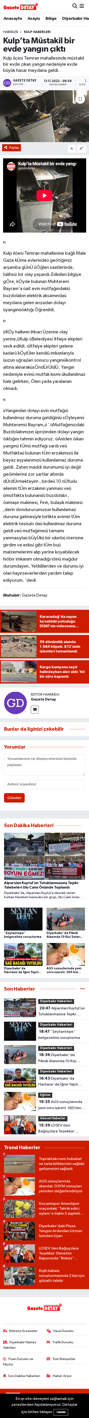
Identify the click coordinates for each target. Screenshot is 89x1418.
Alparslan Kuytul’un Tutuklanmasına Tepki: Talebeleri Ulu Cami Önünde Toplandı (61, 1011)
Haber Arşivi (62, 1376)
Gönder (14, 798)
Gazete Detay (43, 699)
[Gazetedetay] (21, 6)
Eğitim (45, 1095)
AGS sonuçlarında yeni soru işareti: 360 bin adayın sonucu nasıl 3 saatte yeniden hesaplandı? (60, 1105)
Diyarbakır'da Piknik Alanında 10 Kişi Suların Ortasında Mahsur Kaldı (60, 1058)
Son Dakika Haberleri (24, 1376)
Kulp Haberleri (37, 32)
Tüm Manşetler (63, 1359)
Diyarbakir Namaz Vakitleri (20, 1344)
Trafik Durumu (62, 1342)
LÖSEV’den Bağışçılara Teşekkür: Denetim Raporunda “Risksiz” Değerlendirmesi (61, 1129)
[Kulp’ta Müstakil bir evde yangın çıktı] (44, 116)
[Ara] (74, 6)
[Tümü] (82, 989)
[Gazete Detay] (15, 703)
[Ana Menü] (82, 6)
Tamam (61, 1412)
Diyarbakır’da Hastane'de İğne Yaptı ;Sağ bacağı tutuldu (58, 1082)
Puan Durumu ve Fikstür (18, 1361)
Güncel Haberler (53, 1118)
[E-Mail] (35, 709)
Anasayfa (13, 18)
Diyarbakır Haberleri (56, 1001)
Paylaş (14, 147)
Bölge (51, 18)
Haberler (10, 32)
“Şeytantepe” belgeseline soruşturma (59, 1034)
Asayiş (34, 18)
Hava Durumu (63, 1331)
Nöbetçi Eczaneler (23, 1331)
